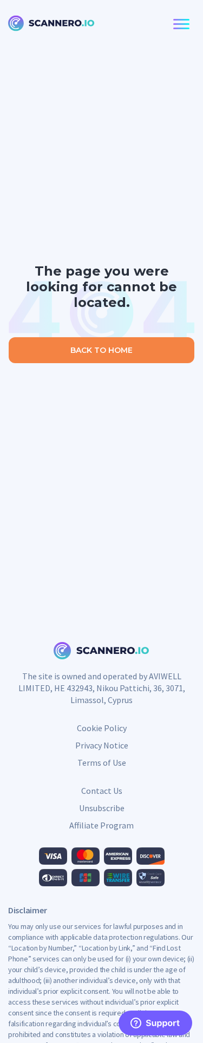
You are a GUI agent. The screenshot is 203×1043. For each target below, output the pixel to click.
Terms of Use (101, 762)
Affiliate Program (101, 825)
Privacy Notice (101, 745)
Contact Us (101, 790)
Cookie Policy (102, 728)
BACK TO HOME (101, 350)
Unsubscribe (102, 808)
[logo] (51, 24)
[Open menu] (179, 24)
